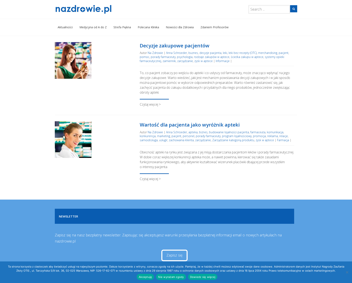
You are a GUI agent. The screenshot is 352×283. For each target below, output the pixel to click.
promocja (259, 136)
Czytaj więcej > (150, 104)
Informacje (223, 61)
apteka (193, 132)
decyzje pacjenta (210, 53)
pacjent (283, 53)
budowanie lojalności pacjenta (229, 132)
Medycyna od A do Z (93, 27)
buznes (193, 53)
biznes (203, 132)
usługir (163, 140)
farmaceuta (257, 132)
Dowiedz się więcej (203, 277)
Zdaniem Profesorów (214, 27)
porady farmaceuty (163, 57)
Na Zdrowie (155, 53)
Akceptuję (145, 277)
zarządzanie (185, 61)
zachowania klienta (181, 140)
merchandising (267, 53)
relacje (283, 136)
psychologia (184, 57)
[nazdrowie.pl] (95, 9)
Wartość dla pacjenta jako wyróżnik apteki (190, 124)
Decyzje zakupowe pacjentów (174, 45)
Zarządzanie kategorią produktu (233, 140)
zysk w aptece (203, 61)
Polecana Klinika (148, 27)
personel (188, 136)
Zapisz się (174, 255)
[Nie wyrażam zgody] (347, 272)
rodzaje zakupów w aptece (211, 57)
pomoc (144, 57)
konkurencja (148, 136)
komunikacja (275, 132)
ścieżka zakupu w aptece (247, 57)
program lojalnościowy (237, 136)
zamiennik (169, 61)
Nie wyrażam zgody (171, 277)
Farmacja (283, 140)
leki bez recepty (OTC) (243, 53)
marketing (163, 136)
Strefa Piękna (122, 27)
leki (225, 53)
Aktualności (65, 27)
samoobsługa (149, 140)
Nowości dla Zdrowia (180, 27)
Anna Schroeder (176, 53)
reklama (272, 136)
